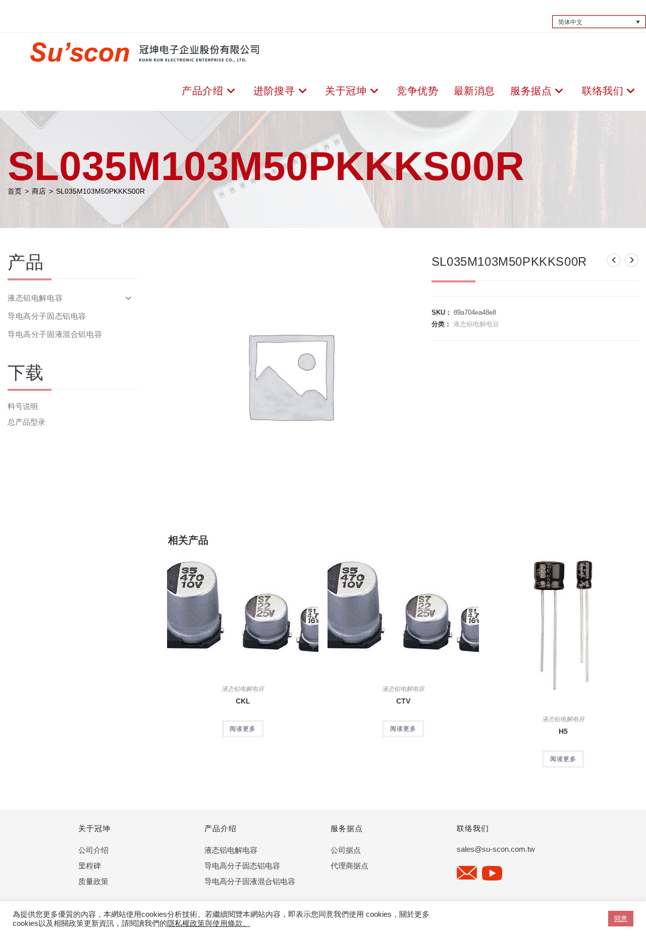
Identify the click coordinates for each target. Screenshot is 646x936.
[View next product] (631, 260)
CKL (243, 701)
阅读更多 (243, 728)
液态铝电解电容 (476, 324)
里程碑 (89, 865)
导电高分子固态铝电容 (47, 316)
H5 (563, 731)
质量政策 (93, 881)
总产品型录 (26, 422)
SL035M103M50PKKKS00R (100, 191)
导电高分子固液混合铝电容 (55, 334)
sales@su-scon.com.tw (496, 849)
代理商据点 (349, 865)
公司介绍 (93, 850)
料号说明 (23, 406)
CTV (403, 701)
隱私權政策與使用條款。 (208, 923)
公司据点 (346, 850)
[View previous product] (614, 260)
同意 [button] (620, 918)
